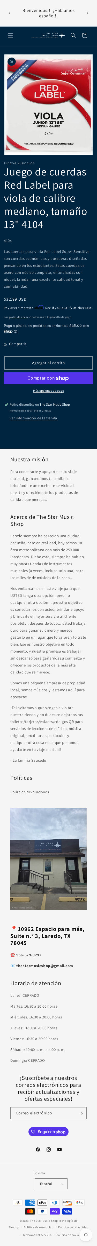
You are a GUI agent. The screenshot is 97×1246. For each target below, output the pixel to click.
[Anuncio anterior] (9, 13)
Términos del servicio (37, 1235)
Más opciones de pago (48, 390)
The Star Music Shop (44, 1221)
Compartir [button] (17, 343)
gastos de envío (18, 317)
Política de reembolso (39, 1227)
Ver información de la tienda (33, 418)
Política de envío (67, 1235)
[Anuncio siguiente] (87, 13)
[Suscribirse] (80, 1113)
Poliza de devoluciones (29, 792)
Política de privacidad (73, 1227)
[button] (10, 35)
